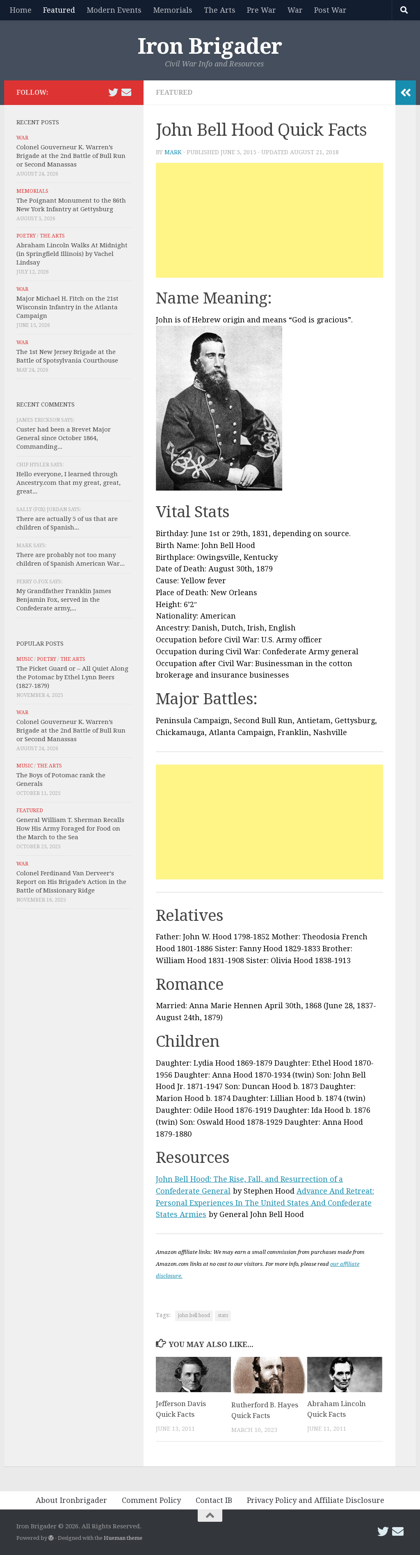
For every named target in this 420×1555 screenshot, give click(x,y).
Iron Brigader (210, 46)
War (295, 10)
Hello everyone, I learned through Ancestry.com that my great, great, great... (68, 482)
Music (24, 659)
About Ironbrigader (71, 1500)
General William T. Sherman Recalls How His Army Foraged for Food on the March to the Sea (70, 828)
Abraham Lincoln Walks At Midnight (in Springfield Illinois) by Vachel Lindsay (72, 254)
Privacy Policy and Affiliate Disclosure (315, 1500)
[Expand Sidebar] (405, 92)
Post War (330, 10)
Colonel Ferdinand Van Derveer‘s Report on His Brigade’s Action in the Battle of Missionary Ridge (71, 882)
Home (21, 10)
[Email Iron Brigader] (126, 92)
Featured (59, 10)
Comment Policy (151, 1500)
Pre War (261, 10)
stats (223, 1315)
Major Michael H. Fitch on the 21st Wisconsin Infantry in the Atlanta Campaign (67, 307)
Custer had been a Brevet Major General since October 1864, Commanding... (63, 438)
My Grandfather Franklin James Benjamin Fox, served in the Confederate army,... (63, 599)
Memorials (172, 10)
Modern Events (114, 10)
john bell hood (194, 1315)
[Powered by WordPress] (51, 1538)
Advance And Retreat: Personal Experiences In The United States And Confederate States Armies (265, 1203)
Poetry (26, 236)
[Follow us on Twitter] (113, 92)
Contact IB (214, 1500)
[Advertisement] (269, 220)
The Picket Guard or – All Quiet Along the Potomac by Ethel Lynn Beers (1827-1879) (72, 677)
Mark (173, 152)
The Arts (219, 10)
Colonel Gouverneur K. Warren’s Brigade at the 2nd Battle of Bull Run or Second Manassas (71, 156)
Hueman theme (123, 1538)
